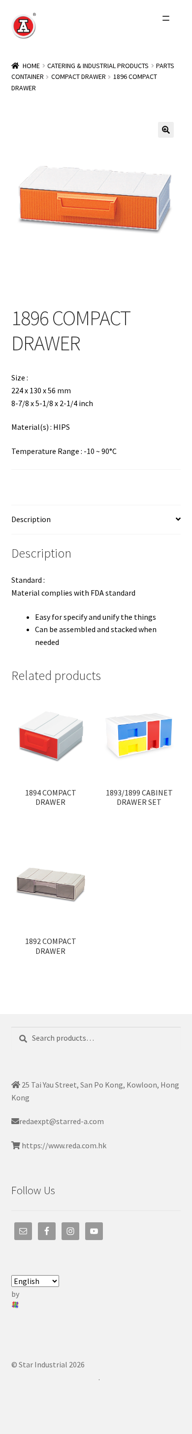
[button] (166, 130)
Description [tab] (31, 519)
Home (31, 65)
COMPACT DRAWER (78, 76)
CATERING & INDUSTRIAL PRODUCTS (98, 65)
